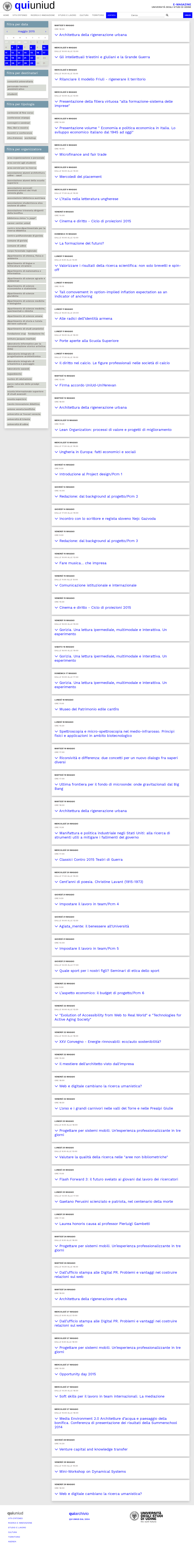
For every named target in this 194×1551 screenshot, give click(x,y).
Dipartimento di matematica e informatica (24, 272)
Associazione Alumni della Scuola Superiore (25, 181)
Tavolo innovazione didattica (23, 404)
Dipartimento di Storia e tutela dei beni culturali (24, 322)
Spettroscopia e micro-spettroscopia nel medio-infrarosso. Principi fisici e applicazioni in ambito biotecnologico (114, 733)
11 (6, 52)
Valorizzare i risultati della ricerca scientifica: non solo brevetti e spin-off (118, 268)
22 (31, 57)
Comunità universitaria (20, 81)
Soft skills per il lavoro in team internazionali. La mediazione (111, 1396)
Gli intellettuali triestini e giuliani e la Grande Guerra (104, 57)
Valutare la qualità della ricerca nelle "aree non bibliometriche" (113, 1157)
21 (25, 57)
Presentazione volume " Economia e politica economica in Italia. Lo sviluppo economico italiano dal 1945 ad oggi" (115, 130)
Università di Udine (17, 424)
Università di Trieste (18, 419)
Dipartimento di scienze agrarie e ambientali (26, 279)
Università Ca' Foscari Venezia (23, 414)
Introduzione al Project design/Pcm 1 (90, 474)
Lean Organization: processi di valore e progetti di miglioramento (115, 430)
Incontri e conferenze (19, 133)
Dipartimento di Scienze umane (24, 316)
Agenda (112, 15)
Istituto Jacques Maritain (21, 338)
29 (31, 63)
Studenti (12, 94)
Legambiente (14, 374)
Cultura (84, 15)
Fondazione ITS (36, 333)
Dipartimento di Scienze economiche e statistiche (21, 287)
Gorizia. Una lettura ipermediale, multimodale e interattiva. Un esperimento (111, 632)
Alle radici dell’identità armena (85, 318)
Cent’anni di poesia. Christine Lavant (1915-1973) (100, 882)
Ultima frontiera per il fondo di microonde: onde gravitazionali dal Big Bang (117, 786)
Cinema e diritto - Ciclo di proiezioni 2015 (94, 221)
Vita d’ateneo (19, 15)
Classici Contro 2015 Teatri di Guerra (90, 859)
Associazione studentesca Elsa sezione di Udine (24, 204)
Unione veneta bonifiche (21, 409)
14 (25, 52)
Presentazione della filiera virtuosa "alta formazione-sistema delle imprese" (114, 103)
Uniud (188, 15)
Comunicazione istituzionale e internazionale (97, 585)
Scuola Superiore (16, 399)
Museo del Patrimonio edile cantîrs (88, 709)
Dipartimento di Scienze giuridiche (20, 294)
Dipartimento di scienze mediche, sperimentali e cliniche (26, 309)
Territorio (98, 15)
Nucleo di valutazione (19, 379)
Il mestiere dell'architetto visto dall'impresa (96, 1064)
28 (25, 63)
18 (6, 57)
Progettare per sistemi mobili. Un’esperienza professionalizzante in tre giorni (118, 1132)
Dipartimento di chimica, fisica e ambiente (25, 257)
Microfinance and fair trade (82, 154)
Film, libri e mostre (17, 127)
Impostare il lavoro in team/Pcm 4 (88, 904)
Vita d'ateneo (14, 138)
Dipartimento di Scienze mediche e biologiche (25, 302)
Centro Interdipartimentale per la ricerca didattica (26, 229)
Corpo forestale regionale (22, 250)
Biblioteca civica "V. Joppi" (21, 218)
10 (44, 47)
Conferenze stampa (18, 117)
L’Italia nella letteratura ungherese (88, 199)
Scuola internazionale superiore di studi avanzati (25, 392)
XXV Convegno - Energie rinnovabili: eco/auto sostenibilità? (109, 1042)
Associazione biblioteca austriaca (26, 198)
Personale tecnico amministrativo (17, 87)
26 (13, 63)
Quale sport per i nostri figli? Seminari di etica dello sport (108, 971)
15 (31, 52)
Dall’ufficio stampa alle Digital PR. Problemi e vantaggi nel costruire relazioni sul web (116, 1274)
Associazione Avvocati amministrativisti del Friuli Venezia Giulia (22, 190)
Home (6, 15)
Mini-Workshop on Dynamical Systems (92, 1471)
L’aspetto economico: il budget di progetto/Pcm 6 (101, 993)
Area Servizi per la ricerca (21, 168)
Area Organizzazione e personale (25, 157)
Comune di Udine (16, 245)
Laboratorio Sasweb (18, 368)
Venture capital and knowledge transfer (93, 1449)
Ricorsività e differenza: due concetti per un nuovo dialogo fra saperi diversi (116, 760)
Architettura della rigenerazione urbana (92, 35)
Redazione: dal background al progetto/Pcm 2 (98, 496)
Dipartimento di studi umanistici (25, 328)
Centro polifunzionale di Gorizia (25, 235)
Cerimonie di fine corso (20, 112)
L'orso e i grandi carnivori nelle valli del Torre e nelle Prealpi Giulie (115, 1108)
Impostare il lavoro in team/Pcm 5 (88, 948)
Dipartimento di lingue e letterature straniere (21, 264)
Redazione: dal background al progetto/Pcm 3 (98, 541)
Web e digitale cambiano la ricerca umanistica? (100, 1086)
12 (13, 52)
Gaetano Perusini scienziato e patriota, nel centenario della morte (115, 1201)
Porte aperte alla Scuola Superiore (88, 341)
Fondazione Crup (16, 333)
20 (19, 57)
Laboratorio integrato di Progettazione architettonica (23, 355)
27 (19, 63)
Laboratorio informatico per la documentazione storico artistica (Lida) (26, 346)
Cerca (134, 15)
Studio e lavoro (67, 15)
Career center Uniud (18, 223)
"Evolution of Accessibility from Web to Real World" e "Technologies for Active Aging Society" (118, 1017)
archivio (79, 1513)
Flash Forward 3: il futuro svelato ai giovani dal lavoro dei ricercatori (118, 1179)
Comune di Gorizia (17, 240)
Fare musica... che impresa (82, 563)
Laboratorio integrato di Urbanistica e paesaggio (20, 362)
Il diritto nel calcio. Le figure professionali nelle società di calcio (114, 363)
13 (19, 52)
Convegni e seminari (18, 122)
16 (38, 52)
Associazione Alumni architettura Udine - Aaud (26, 174)
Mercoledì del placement (80, 177)
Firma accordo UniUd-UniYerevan (87, 385)
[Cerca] (167, 15)
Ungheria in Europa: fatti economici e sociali (97, 452)
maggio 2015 (26, 31)
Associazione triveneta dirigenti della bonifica (25, 211)
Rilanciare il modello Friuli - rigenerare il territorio (102, 79)
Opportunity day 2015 (77, 1374)
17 (44, 52)
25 (6, 63)
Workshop (30, 138)
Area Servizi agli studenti (21, 162)
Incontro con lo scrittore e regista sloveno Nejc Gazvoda (107, 519)
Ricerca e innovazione (43, 15)
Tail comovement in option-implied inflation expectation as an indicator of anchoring (111, 294)
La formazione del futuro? (81, 243)
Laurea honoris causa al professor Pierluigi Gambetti (104, 1224)
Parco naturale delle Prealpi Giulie (23, 385)
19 (13, 57)
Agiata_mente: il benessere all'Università (93, 926)
